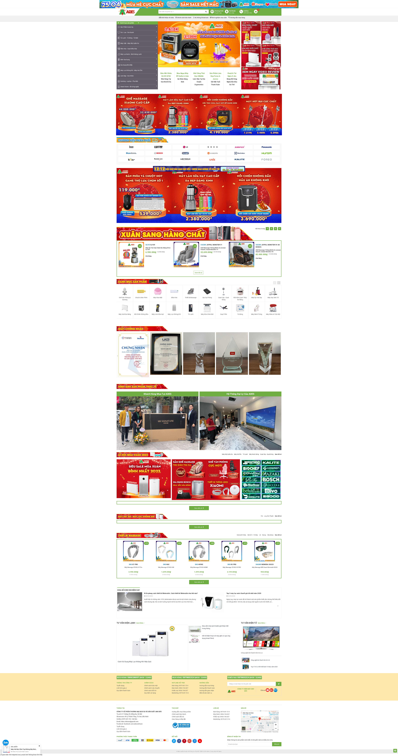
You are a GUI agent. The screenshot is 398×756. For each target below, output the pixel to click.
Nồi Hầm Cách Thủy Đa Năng (240, 298)
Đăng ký (276, 744)
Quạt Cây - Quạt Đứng (223, 298)
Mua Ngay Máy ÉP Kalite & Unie (182, 74)
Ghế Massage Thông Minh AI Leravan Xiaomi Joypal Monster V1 (213, 248)
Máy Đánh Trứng (256, 314)
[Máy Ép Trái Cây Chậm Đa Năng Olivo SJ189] (131, 254)
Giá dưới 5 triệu (241, 535)
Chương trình (218, 11)
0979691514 (188, 677)
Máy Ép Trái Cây (256, 297)
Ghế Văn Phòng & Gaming (125, 298)
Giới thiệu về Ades (167, 17)
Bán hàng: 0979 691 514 (180, 685)
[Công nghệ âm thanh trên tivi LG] (245, 660)
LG (260, 535)
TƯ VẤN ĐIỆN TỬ (249, 623)
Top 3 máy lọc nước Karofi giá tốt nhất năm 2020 (243, 593)
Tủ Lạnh (191, 314)
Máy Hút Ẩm (237, 454)
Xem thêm (139, 623)
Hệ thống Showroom (201, 17)
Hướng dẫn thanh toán (207, 688)
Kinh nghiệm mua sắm (219, 17)
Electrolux (271, 535)
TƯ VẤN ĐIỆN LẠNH (126, 623)
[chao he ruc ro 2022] (199, 168)
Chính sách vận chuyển (152, 688)
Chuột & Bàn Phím (141, 297)
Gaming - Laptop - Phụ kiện (129, 81)
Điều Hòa (174, 297)
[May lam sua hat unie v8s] (199, 195)
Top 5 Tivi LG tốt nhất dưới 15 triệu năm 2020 (264, 667)
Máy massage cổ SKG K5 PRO (232, 567)
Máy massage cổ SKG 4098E (199, 567)
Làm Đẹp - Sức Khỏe (127, 76)
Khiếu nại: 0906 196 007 (180, 690)
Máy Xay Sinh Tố (273, 297)
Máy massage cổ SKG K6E (166, 567)
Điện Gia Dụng (125, 59)
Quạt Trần (223, 314)
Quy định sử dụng (150, 693)
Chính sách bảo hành (184, 17)
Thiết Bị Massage (190, 297)
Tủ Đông (240, 314)
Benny (264, 535)
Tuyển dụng (120, 685)
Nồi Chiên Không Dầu (141, 314)
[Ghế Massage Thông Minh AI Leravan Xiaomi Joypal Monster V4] (241, 254)
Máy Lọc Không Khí (174, 314)
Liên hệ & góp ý (122, 688)
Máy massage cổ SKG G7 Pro (133, 567)
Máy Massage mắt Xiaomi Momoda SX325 (264, 567)
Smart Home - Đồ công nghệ (129, 86)
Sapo (219, 751)
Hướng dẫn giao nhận (207, 690)
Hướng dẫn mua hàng (237, 17)
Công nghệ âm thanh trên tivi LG (260, 660)
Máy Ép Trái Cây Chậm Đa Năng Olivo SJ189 (158, 248)
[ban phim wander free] (144, 195)
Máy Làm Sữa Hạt (158, 314)
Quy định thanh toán (123, 690)
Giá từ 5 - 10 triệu (253, 535)
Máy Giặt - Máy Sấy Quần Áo (129, 43)
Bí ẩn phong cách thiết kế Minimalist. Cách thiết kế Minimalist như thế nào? (171, 593)
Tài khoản (232, 11)
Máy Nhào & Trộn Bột (273, 314)
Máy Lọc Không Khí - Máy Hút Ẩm (131, 70)
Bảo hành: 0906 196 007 (180, 688)
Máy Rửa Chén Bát (207, 314)
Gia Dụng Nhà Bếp (126, 65)
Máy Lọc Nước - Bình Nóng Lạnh (131, 54)
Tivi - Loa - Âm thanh (127, 32)
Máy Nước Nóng (254, 454)
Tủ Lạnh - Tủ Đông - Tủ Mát (129, 38)
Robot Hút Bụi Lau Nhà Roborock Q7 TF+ (24, 748)
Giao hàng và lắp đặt (179, 719)
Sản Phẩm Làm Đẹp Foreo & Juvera (215, 76)
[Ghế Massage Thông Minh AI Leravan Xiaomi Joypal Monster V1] (186, 254)
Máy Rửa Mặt (157, 297)
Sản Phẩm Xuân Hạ (126, 27)
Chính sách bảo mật (151, 685)
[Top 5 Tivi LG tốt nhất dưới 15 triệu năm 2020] (245, 667)
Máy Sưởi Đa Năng (125, 314)
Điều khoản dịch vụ (206, 693)
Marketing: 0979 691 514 (180, 693)
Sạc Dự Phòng (207, 297)
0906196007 (133, 677)
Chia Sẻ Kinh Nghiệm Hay (128, 590)
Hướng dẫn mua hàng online (181, 711)
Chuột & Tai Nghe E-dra (232, 74)
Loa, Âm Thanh (268, 516)
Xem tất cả (198, 273)
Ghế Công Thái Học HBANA (199, 74)
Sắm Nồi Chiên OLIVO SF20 (166, 74)
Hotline (246, 11)
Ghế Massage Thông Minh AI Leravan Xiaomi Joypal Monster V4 (268, 250)
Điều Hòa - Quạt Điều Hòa (128, 49)
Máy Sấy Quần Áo (227, 454)
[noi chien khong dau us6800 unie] (253, 195)
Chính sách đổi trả (150, 690)
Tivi (262, 516)
